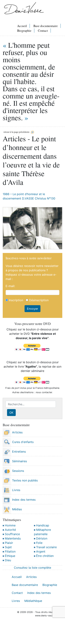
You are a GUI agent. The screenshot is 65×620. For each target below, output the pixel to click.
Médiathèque (33, 601)
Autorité (10, 530)
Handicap (42, 525)
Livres (15, 490)
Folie (38, 543)
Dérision (41, 538)
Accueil (22, 26)
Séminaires (19, 461)
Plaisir (8, 543)
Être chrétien (44, 556)
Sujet (8, 547)
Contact (43, 30)
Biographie (24, 30)
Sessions (17, 471)
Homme (10, 525)
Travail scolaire (46, 547)
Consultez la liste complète (32, 567)
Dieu (7, 560)
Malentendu (12, 538)
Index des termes (23, 499)
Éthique (9, 556)
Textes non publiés (24, 480)
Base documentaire (45, 26)
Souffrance (12, 534)
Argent (40, 551)
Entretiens (18, 451)
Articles (17, 432)
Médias (16, 509)
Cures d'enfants (22, 442)
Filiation (10, 551)
